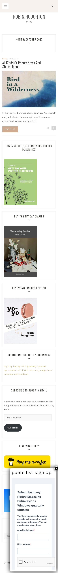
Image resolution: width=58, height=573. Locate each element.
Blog (4, 58)
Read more (10, 129)
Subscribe (12, 427)
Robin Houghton (29, 16)
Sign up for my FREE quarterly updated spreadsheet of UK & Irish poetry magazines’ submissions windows (28, 370)
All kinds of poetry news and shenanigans (21, 64)
